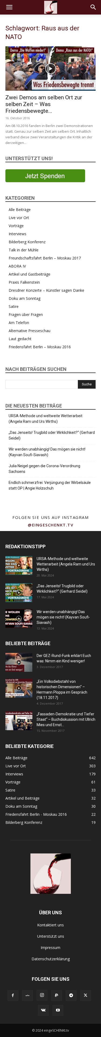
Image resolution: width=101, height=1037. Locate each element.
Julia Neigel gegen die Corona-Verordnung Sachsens (44, 469)
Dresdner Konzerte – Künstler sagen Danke (46, 290)
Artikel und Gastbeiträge (29, 274)
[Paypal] (56, 995)
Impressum (50, 947)
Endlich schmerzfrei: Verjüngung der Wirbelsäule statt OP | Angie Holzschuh (50, 485)
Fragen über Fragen (26, 314)
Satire (14, 306)
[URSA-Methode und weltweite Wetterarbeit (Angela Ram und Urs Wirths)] (18, 565)
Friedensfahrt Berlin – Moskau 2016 (40, 346)
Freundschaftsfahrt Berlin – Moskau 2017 (45, 258)
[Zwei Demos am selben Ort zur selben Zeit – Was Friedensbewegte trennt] (50, 68)
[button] (9, 7)
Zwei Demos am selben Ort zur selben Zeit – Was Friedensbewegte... (43, 104)
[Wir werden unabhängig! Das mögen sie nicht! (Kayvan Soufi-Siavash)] (18, 618)
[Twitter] (85, 995)
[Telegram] (71, 995)
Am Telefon (19, 322)
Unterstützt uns (50, 936)
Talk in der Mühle (24, 249)
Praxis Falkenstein (24, 282)
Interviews (17, 233)
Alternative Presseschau (29, 330)
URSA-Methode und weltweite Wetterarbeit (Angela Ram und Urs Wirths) (45, 419)
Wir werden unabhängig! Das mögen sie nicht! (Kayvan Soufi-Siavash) (47, 452)
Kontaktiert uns (50, 924)
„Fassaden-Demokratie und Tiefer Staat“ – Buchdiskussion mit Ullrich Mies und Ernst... (66, 719)
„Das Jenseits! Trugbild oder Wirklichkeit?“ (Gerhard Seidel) (52, 435)
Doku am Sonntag (24, 298)
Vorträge (16, 225)
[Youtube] (58, 1010)
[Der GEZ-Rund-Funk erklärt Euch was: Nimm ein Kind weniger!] (18, 662)
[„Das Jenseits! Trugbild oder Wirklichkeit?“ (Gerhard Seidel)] (18, 592)
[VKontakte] (43, 1010)
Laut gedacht (20, 338)
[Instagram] (42, 995)
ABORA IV (17, 266)
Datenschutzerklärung (51, 958)
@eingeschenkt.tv (50, 525)
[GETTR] (27, 995)
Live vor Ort (19, 217)
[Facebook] (13, 995)
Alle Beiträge (20, 209)
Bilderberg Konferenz (27, 241)
